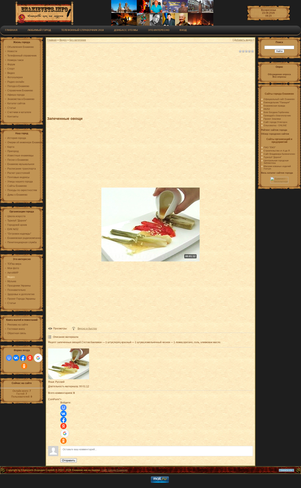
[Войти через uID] (9, 358)
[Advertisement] (147, 83)
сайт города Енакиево (115, 470)
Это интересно (158, 30)
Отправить (68, 460)
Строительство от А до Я (277, 150)
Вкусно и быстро (87, 328)
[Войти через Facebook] (23, 358)
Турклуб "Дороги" (273, 157)
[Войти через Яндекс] (30, 358)
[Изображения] (68, 363)
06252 (267, 109)
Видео (63, 40)
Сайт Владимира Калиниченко (279, 154)
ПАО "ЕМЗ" (270, 147)
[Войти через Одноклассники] (24, 366)
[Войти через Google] (38, 358)
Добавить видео (243, 40)
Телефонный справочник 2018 (82, 30)
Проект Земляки (272, 119)
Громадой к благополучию (277, 115)
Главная (11, 30)
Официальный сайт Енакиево (279, 99)
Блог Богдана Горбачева (276, 112)
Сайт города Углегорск (275, 122)
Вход (183, 30)
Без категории (77, 40)
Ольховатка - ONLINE (275, 125)
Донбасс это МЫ (126, 30)
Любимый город (39, 30)
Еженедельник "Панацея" (277, 102)
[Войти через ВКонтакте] (16, 358)
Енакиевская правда (274, 105)
